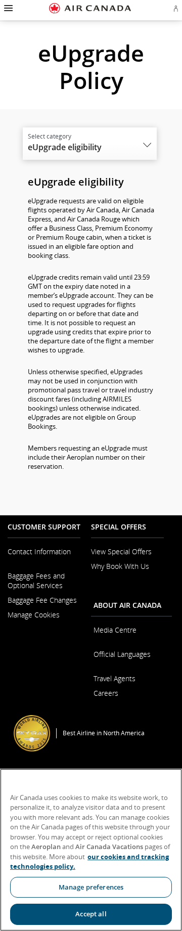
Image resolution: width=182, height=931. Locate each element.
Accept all (90, 913)
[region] (91, 850)
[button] (7, 8)
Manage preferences (91, 887)
